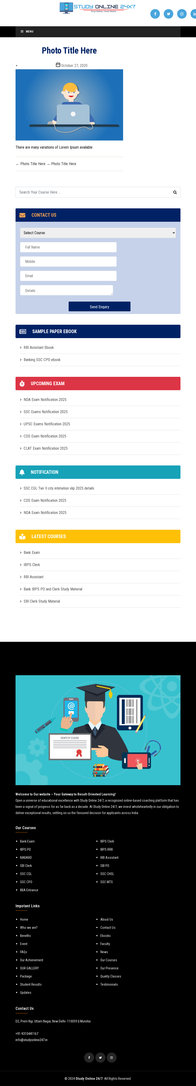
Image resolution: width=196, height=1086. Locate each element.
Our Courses (108, 960)
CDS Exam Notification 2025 (45, 436)
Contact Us (107, 927)
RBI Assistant (34, 577)
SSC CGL (26, 874)
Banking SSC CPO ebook (42, 359)
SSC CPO (26, 882)
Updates (25, 992)
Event (23, 944)
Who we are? (29, 927)
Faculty (105, 944)
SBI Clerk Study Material (42, 601)
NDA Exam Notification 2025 (45, 399)
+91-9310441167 (27, 1034)
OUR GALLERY (29, 968)
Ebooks (105, 936)
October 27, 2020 (74, 65)
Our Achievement (31, 960)
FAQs (23, 952)
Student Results (31, 984)
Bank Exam (32, 552)
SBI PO (104, 866)
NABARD (26, 857)
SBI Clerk (26, 866)
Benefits (25, 936)
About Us (106, 919)
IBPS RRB (106, 849)
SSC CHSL (107, 874)
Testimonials (109, 984)
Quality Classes (110, 976)
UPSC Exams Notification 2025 (47, 424)
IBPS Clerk (32, 564)
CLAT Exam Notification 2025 (46, 448)
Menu (29, 31)
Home (24, 919)
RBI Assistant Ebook (39, 347)
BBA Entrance (29, 890)
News (104, 952)
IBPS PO (25, 849)
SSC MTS (106, 882)
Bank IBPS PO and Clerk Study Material (53, 589)
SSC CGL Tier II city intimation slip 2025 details (59, 488)
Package (26, 976)
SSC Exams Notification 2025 (46, 412)
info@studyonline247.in (32, 1040)
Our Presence (109, 968)
